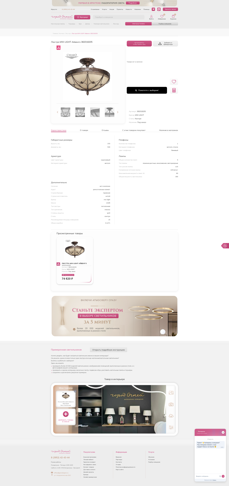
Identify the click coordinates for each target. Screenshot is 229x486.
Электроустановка (138, 24)
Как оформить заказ (89, 464)
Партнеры (119, 459)
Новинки (137, 9)
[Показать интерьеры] (170, 392)
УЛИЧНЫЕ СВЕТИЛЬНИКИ (101, 24)
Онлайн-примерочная (90, 477)
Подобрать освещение (104, 17)
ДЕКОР (87, 24)
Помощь (146, 9)
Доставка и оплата (89, 469)
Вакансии (118, 457)
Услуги (104, 9)
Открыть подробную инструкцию (108, 350)
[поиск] (141, 17)
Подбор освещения (165, 24)
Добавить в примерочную (168, 43)
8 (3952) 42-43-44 (68, 9)
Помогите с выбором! (148, 90)
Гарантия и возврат (89, 462)
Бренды (85, 474)
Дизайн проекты (88, 472)
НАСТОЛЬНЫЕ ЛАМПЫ (58, 24)
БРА (80, 24)
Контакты (119, 462)
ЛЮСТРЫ (116, 24)
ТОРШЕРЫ (71, 24)
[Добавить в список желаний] (174, 81)
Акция (111, 9)
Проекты (120, 9)
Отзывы (118, 464)
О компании (95, 9)
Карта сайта (119, 469)
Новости (129, 9)
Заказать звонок (170, 9)
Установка (151, 459)
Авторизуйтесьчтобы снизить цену (139, 43)
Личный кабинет (88, 459)
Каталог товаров (88, 467)
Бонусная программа (89, 457)
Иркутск (54, 9)
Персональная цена (68, 275)
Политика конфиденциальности (125, 467)
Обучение (151, 457)
